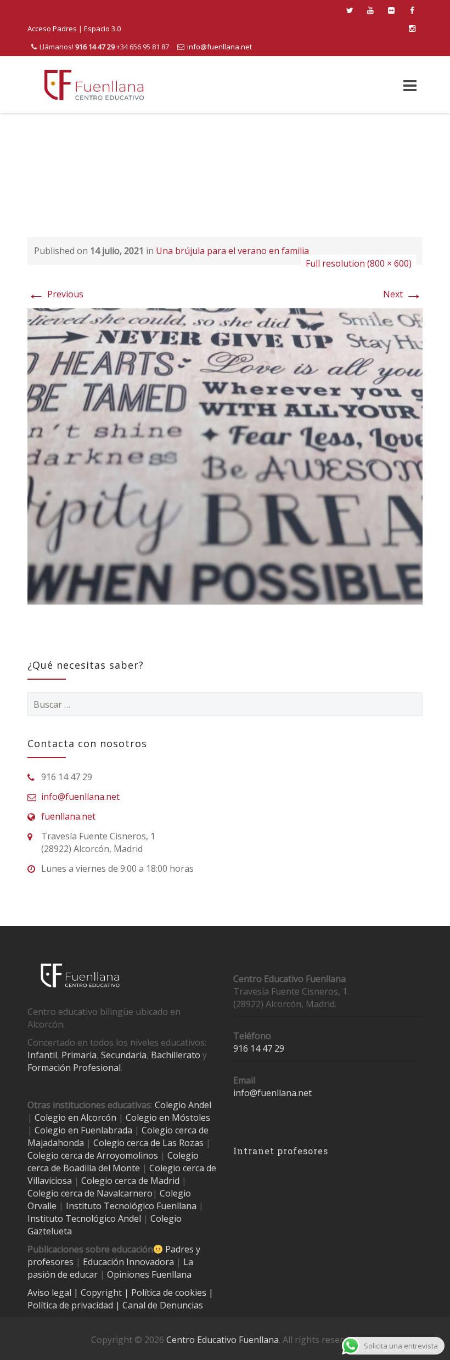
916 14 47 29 (258, 1048)
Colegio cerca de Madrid (130, 1181)
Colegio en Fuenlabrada (83, 1130)
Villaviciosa (49, 1181)
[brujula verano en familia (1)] (225, 455)
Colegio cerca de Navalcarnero (90, 1193)
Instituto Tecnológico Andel (84, 1218)
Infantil (42, 1055)
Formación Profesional (74, 1068)
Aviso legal (50, 1292)
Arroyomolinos (127, 1155)
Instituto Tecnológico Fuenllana (131, 1206)
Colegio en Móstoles (168, 1117)
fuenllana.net (68, 816)
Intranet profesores (280, 1150)
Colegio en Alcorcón (75, 1117)
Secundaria (124, 1055)
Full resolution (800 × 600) (359, 263)
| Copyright (99, 1292)
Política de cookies (170, 1292)
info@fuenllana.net (219, 47)
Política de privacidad (71, 1305)
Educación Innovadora (128, 1262)
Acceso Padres (52, 28)
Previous (55, 294)
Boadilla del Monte (101, 1168)
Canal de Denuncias (161, 1305)
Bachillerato (175, 1055)
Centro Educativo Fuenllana (222, 1340)
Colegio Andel (183, 1105)
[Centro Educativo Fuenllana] (94, 85)
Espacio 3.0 (102, 28)
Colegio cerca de (60, 1155)
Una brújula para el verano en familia (232, 251)
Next (403, 294)
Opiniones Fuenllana (149, 1274)
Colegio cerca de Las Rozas (148, 1143)
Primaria (79, 1055)
